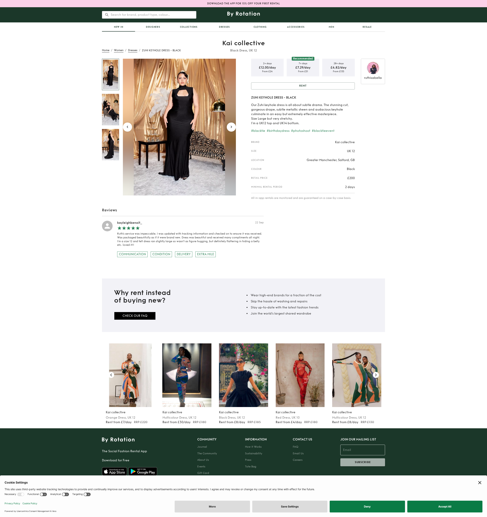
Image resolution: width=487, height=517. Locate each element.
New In (118, 27)
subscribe (363, 462)
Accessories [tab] (295, 27)
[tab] (118, 27)
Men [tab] (331, 27)
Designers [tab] (153, 27)
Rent (303, 85)
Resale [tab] (367, 27)
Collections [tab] (188, 27)
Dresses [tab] (224, 27)
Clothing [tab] (260, 27)
